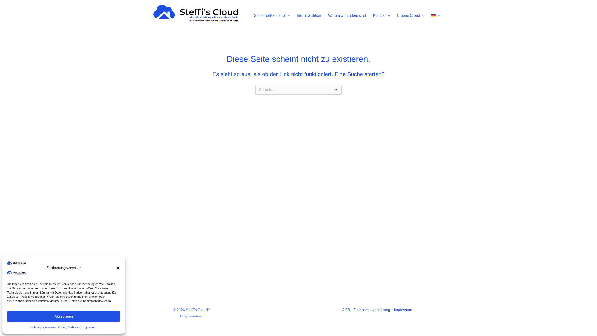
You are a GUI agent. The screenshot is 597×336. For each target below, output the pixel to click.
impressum (90, 327)
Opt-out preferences (43, 327)
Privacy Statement (69, 327)
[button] (118, 268)
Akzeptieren (64, 316)
